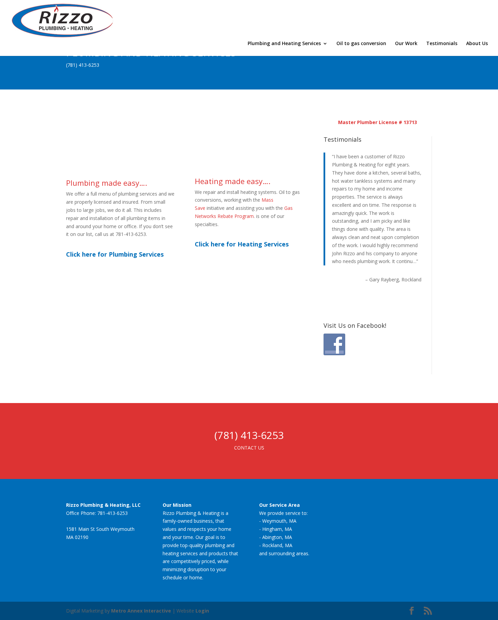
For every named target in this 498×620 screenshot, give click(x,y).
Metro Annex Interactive (141, 610)
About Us (477, 43)
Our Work (406, 43)
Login (202, 610)
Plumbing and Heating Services (284, 43)
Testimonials (441, 43)
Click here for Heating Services (242, 244)
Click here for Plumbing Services (115, 254)
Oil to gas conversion (361, 43)
